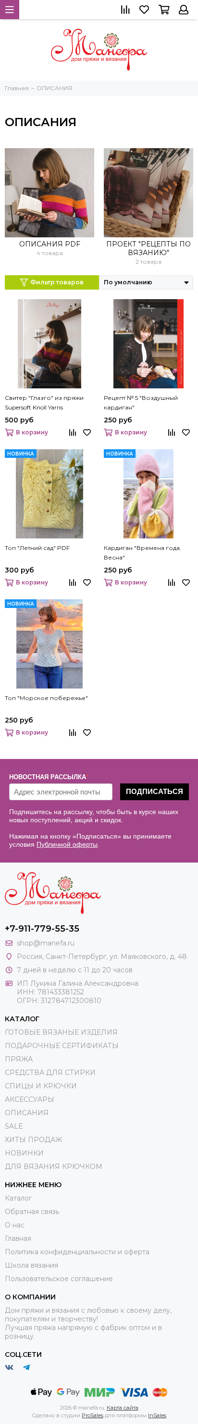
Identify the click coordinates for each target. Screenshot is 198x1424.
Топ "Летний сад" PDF (37, 547)
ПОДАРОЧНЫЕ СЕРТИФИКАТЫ (62, 1045)
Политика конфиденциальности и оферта (77, 1252)
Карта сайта (122, 1407)
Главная (18, 1238)
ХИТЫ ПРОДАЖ (33, 1139)
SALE (14, 1126)
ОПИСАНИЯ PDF (49, 244)
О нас (15, 1225)
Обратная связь (32, 1211)
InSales (157, 1415)
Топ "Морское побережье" (46, 697)
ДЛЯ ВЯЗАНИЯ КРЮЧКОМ (53, 1166)
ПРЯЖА (19, 1059)
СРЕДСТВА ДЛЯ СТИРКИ (50, 1072)
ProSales (92, 1415)
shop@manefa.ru (45, 943)
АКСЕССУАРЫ (29, 1099)
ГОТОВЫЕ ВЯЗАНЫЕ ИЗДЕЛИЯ (61, 1032)
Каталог (18, 1198)
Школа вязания (31, 1265)
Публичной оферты (67, 844)
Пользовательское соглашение (59, 1278)
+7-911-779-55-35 (42, 928)
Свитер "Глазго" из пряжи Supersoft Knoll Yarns (44, 402)
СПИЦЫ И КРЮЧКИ (41, 1086)
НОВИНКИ (24, 1153)
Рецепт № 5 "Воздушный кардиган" (141, 402)
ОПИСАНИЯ (27, 1113)
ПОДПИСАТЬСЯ (154, 791)
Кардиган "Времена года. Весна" (142, 552)
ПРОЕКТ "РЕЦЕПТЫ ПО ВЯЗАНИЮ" (148, 248)
